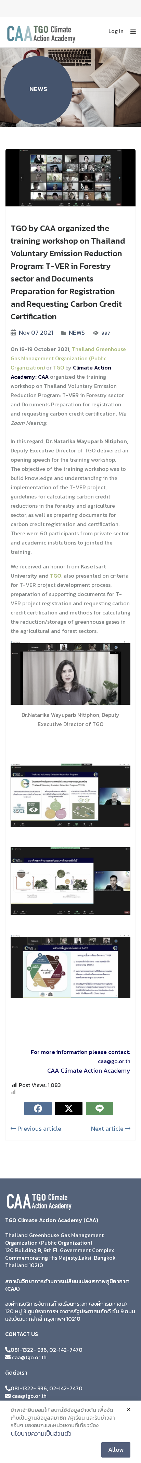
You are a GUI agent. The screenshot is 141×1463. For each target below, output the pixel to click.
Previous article (38, 1128)
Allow (116, 1449)
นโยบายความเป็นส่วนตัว (41, 1433)
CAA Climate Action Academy (88, 1070)
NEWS (77, 332)
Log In (116, 31)
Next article (108, 1128)
